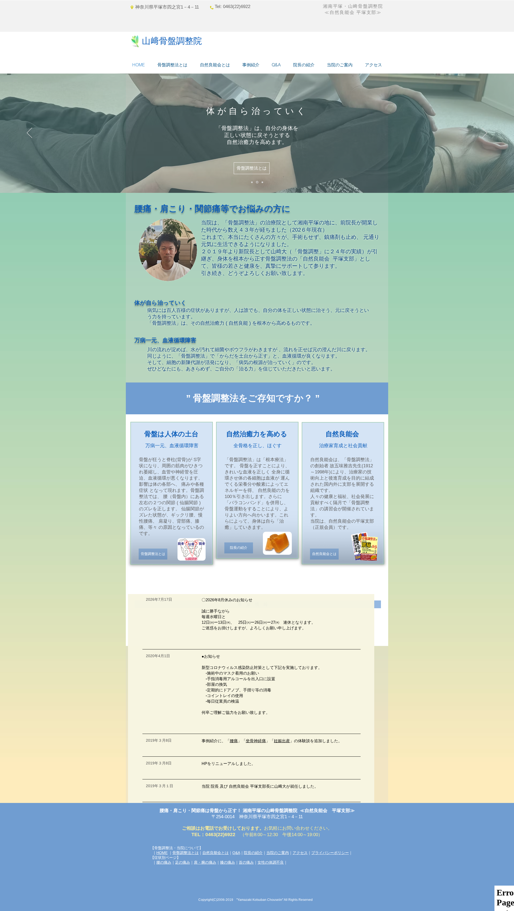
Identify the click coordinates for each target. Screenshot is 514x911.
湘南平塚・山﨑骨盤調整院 (355, 6)
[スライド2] (252, 182)
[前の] (29, 133)
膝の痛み (227, 862)
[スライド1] (262, 182)
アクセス (300, 853)
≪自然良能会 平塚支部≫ (352, 12)
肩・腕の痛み (205, 862)
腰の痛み (163, 862)
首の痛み (246, 862)
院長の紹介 (253, 853)
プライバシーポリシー (330, 853)
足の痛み (182, 862)
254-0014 (227, 816)
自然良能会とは (215, 853)
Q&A (236, 853)
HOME (162, 853)
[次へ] (484, 133)
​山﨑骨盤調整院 (172, 41)
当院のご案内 (277, 853)
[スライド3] (257, 182)
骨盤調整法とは (185, 853)
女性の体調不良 (271, 862)
